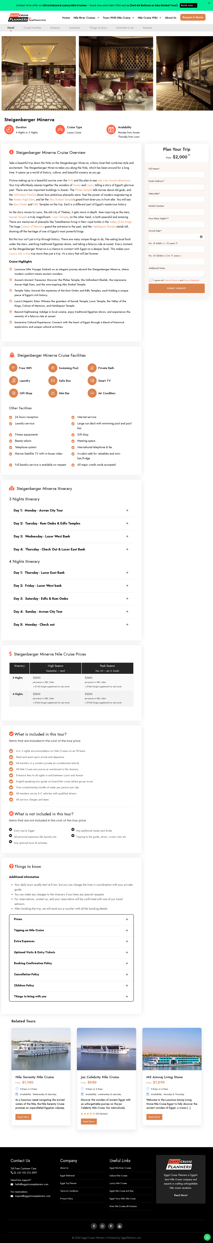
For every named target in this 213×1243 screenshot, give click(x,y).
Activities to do (125, 28)
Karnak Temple (18, 217)
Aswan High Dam (24, 199)
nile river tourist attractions (114, 180)
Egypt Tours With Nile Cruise (123, 1198)
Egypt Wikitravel (67, 1175)
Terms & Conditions (69, 1190)
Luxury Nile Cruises (118, 1183)
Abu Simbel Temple (61, 199)
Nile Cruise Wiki (147, 18)
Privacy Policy (66, 1198)
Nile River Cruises (84, 18)
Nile (70, 180)
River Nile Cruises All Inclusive (123, 1206)
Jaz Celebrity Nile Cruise (100, 1076)
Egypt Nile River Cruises (120, 1168)
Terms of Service (172, 280)
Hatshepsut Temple (104, 227)
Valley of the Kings (120, 222)
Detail (10, 28)
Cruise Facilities (32, 28)
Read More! (180, 1195)
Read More (23, 1117)
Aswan (77, 185)
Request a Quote (193, 17)
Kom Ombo (20, 204)
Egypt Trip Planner (68, 1183)
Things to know (98, 28)
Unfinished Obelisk (25, 195)
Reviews (147, 28)
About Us (170, 18)
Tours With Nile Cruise (116, 18)
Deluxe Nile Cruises (118, 1175)
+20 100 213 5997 (27, 1173)
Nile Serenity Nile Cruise (34, 1076)
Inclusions (74, 28)
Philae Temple (83, 190)
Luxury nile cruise (19, 254)
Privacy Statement (191, 280)
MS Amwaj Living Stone (164, 1076)
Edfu (35, 204)
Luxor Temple (60, 217)
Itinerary (55, 28)
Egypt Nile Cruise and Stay (121, 1190)
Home (66, 18)
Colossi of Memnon (32, 227)
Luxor (90, 185)
